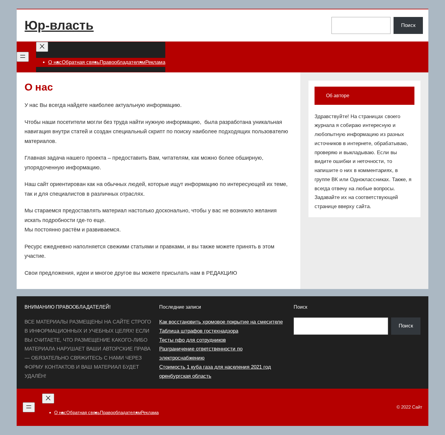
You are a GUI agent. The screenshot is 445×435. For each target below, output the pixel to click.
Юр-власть (59, 25)
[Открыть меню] (23, 57)
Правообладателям (122, 62)
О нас (55, 62)
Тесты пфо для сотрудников (192, 340)
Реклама (155, 62)
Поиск (408, 25)
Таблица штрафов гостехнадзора (198, 331)
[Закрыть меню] (42, 47)
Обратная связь (81, 62)
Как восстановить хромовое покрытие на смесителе (221, 322)
